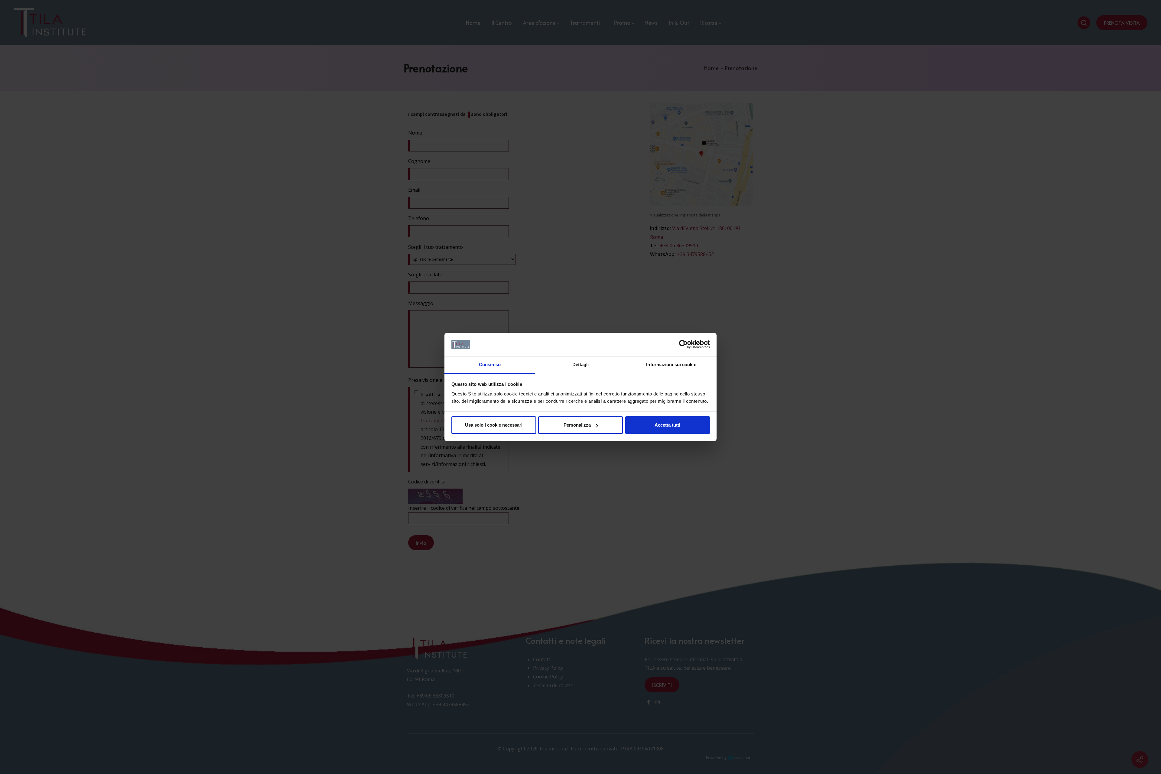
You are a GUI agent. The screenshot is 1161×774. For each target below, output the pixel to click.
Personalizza (577, 425)
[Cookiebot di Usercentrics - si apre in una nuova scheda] (683, 344)
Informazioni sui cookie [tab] (671, 364)
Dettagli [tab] (580, 364)
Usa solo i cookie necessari (493, 425)
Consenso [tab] (490, 364)
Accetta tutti (667, 425)
